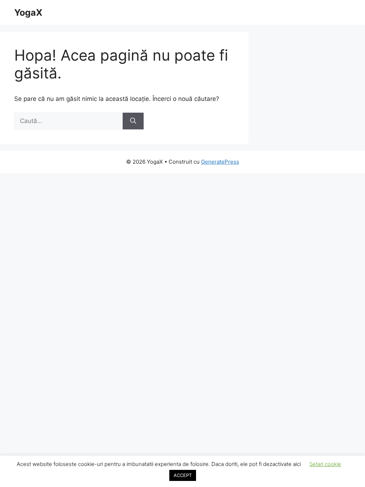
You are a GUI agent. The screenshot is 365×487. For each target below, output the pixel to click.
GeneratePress (220, 161)
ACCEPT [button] (183, 475)
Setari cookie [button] (325, 464)
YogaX (28, 12)
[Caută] (133, 121)
